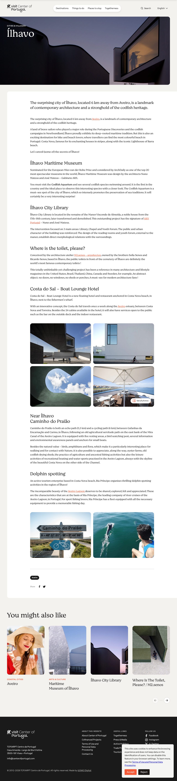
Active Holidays (121, 743)
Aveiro (95, 119)
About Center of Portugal (94, 735)
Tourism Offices (121, 752)
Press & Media (120, 739)
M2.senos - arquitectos (87, 255)
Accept (130, 772)
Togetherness (120, 735)
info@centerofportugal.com (21, 758)
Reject (143, 772)
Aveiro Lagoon (76, 491)
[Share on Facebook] (39, 586)
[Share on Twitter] (44, 586)
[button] (162, 8)
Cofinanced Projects (91, 739)
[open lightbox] (60, 343)
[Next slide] (167, 700)
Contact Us (87, 754)
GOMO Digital (84, 770)
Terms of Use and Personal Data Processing (90, 746)
